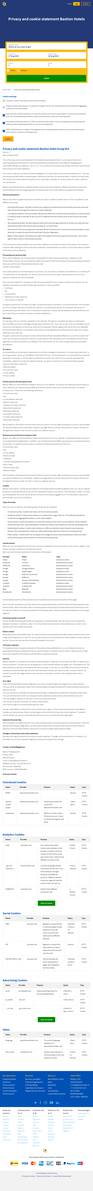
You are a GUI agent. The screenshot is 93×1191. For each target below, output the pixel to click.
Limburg (5, 1128)
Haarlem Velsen (37, 1131)
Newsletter (52, 1085)
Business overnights (32, 1079)
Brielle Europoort (22, 1137)
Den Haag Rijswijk (23, 1143)
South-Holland (7, 1140)
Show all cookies (46, 903)
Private (12, 70)
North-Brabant (7, 1131)
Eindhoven (36, 1122)
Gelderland (6, 1119)
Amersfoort (21, 1119)
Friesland (5, 1116)
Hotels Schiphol (67, 1116)
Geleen (35, 1125)
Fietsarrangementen (84, 1113)
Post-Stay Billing (31, 1085)
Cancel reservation (10, 1091)
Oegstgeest (51, 1119)
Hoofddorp (36, 1137)
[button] (76, 4)
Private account (8, 1094)
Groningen (6, 1122)
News (50, 1082)
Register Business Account (35, 1091)
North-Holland (7, 1134)
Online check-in (9, 1088)
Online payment (9, 1085)
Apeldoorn (21, 1128)
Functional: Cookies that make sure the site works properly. (26, 101)
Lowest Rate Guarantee (56, 1094)
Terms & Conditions (44, 1176)
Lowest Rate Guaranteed (62, 1176)
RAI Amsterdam (67, 1125)
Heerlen (35, 1134)
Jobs (50, 1088)
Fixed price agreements (34, 1082)
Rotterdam (51, 1125)
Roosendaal (51, 1122)
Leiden (35, 1140)
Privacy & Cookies (28, 1176)
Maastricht (36, 1146)
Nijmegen (50, 1116)
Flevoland (5, 1125)
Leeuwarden (36, 1143)
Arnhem (20, 1122)
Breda (19, 1134)
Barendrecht (21, 1131)
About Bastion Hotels (56, 1079)
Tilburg (50, 1128)
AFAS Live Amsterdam (69, 1122)
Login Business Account (34, 1088)
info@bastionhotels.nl (80, 1085)
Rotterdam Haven (68, 1128)
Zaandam (50, 1140)
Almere (20, 1116)
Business (24, 70)
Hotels (69, 4)
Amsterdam (21, 1125)
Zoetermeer (51, 1137)
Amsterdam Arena (68, 1119)
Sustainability (53, 1091)
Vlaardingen (51, 1134)
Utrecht (5, 1137)
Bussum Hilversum (23, 1140)
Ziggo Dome (66, 1131)
